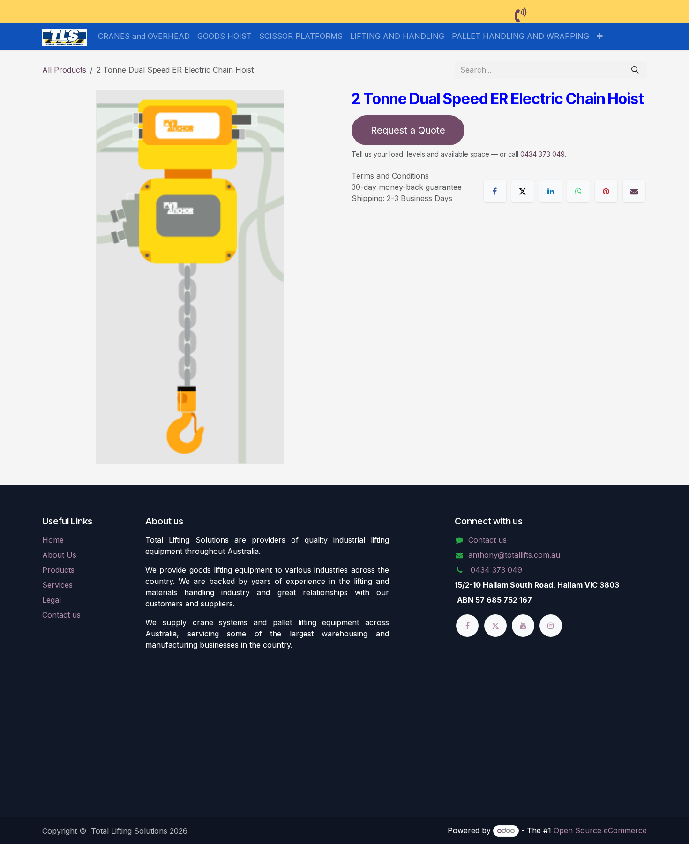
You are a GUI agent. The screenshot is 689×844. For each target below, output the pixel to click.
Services (57, 585)
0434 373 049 (542, 154)
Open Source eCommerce (600, 830)
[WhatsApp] (578, 191)
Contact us (61, 615)
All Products (64, 70)
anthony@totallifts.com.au (514, 555)
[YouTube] (523, 625)
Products (58, 570)
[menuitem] (144, 36)
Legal (51, 600)
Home (53, 540)
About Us (59, 555)
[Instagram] (550, 625)
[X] (522, 191)
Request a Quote (408, 130)
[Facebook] (495, 191)
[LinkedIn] (550, 191)
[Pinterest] (606, 191)
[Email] (634, 191)
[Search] (635, 70)
